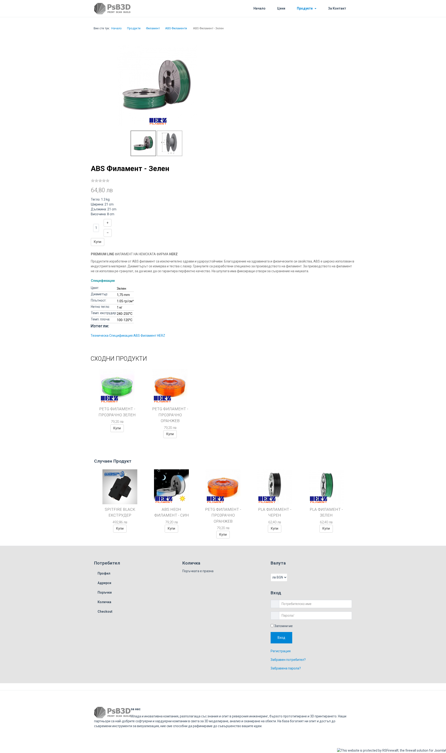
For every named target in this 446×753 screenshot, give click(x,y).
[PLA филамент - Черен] (274, 486)
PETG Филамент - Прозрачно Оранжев (170, 415)
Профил (104, 573)
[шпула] (169, 143)
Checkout (105, 611)
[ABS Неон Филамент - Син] (171, 486)
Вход (282, 639)
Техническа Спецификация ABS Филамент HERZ (128, 335)
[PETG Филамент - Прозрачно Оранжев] (170, 386)
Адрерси (104, 583)
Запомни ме (283, 626)
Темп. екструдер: (104, 313)
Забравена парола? (286, 670)
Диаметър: (99, 294)
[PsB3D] (123, 8)
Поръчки (105, 592)
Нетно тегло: (100, 307)
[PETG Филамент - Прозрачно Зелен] (117, 386)
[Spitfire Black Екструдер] (119, 486)
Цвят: (95, 288)
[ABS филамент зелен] (156, 85)
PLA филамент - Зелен (326, 512)
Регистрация (281, 653)
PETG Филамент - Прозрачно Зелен (117, 412)
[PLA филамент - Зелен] (326, 486)
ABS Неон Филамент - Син (171, 512)
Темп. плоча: (100, 319)
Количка (104, 602)
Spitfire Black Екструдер (120, 512)
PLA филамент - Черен (274, 512)
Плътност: (98, 300)
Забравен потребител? (288, 662)
